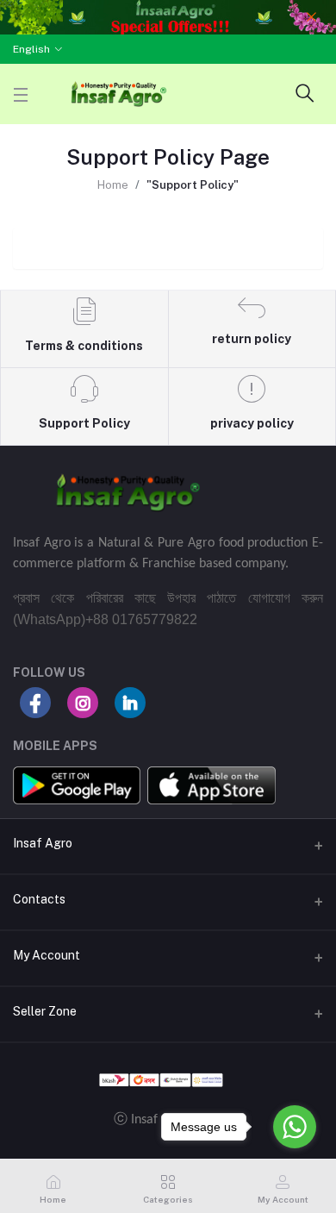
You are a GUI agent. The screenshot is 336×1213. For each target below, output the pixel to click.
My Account (46, 955)
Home (112, 184)
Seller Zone (45, 1011)
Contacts (39, 899)
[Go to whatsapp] (294, 1126)
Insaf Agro (42, 843)
